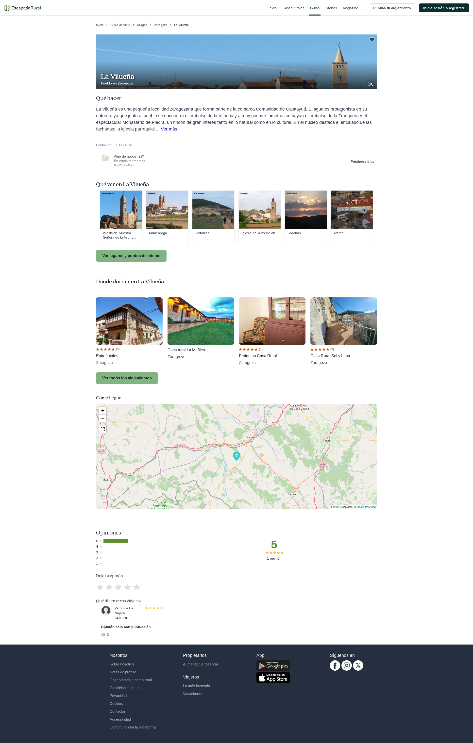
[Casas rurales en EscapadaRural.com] (22, 8)
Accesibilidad (120, 719)
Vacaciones (192, 694)
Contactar (117, 711)
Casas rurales (293, 8)
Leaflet (335, 507)
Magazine (350, 8)
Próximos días (362, 161)
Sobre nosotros (122, 664)
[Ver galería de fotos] (371, 83)
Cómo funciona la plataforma (133, 727)
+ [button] (102, 410)
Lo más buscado (196, 686)
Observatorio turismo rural (131, 680)
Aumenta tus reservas (201, 664)
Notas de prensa (123, 672)
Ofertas (331, 8)
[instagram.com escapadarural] (346, 669)
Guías (315, 8)
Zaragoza (160, 25)
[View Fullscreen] (102, 429)
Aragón (142, 25)
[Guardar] (371, 38)
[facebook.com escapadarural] (335, 669)
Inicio (273, 8)
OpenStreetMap (366, 507)
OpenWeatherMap (123, 165)
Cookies (116, 703)
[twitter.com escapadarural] (358, 669)
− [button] (102, 418)
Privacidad (118, 696)
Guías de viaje (120, 25)
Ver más (169, 129)
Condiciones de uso (125, 688)
